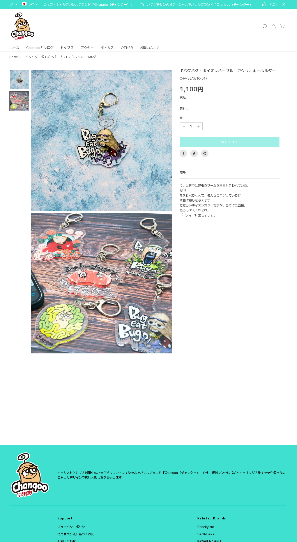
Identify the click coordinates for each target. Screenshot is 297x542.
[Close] (284, 4)
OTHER (127, 47)
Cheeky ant (206, 526)
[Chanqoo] (23, 26)
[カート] (282, 26)
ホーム (14, 47)
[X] (194, 153)
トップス (67, 47)
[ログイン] (274, 26)
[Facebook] (183, 153)
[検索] (265, 26)
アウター (87, 47)
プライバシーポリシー (72, 526)
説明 (183, 172)
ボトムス (107, 47)
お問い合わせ (150, 47)
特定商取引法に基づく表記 (75, 534)
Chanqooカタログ (39, 47)
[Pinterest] (205, 153)
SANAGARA (206, 534)
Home (13, 57)
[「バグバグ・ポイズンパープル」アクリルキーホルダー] (101, 140)
